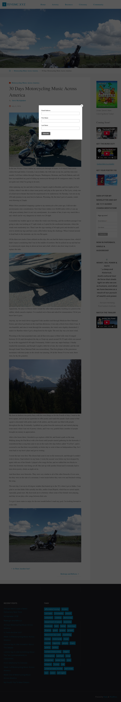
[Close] (81, 105)
